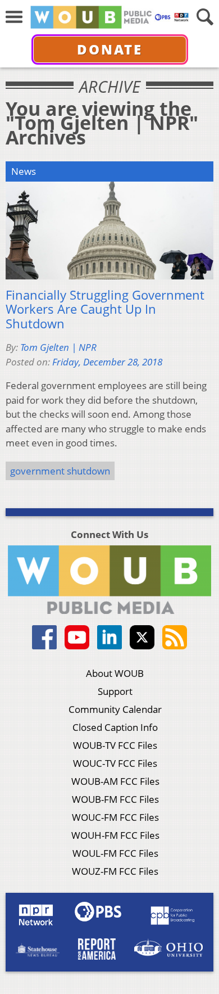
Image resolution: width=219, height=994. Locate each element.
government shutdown (60, 470)
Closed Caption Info (115, 727)
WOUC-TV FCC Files (115, 763)
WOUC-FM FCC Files (115, 817)
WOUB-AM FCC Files (115, 781)
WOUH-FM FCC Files (115, 835)
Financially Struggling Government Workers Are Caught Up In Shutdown (105, 309)
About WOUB (115, 673)
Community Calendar (115, 709)
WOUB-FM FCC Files (115, 799)
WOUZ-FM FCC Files (115, 871)
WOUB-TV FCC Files (115, 745)
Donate (110, 49)
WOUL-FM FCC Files (115, 853)
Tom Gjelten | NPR (58, 347)
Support (115, 691)
